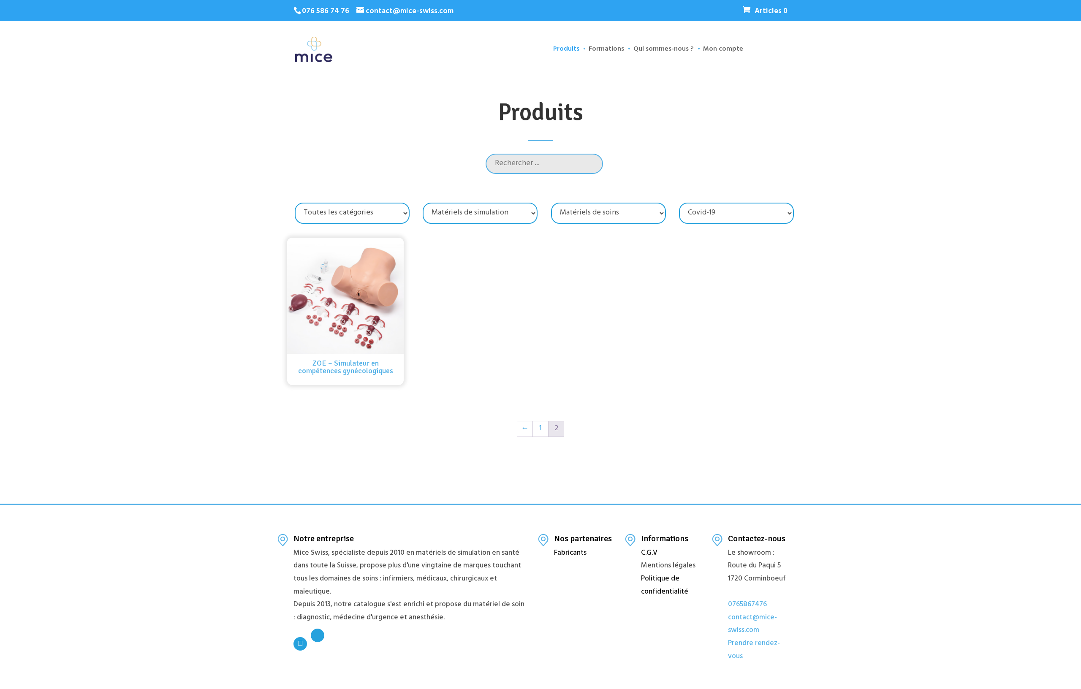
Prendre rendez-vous (754, 650)
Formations (606, 51)
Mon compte (723, 51)
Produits (566, 51)
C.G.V (649, 553)
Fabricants (570, 553)
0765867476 (747, 605)
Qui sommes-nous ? (663, 51)
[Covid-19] (736, 213)
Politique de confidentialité (664, 585)
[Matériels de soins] (608, 213)
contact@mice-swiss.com (752, 624)
